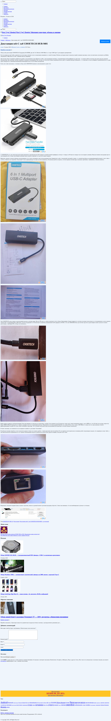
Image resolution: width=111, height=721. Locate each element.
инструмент (19, 705)
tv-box (44, 702)
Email (2, 644)
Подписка (6, 7)
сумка (83, 705)
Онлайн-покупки (8, 11)
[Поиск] (1, 29)
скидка (63, 705)
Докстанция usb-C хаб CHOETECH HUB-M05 (31, 521)
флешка (102, 705)
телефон (88, 705)
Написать (6, 14)
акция (95, 702)
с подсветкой (45, 521)
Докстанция (16, 521)
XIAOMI (53, 702)
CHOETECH (6, 521)
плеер (60, 705)
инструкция (14, 705)
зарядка (102, 702)
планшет (56, 705)
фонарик (106, 705)
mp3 (28, 702)
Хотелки (6, 10)
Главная (5, 4)
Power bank (40, 702)
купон (30, 705)
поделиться (3, 661)
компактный (25, 705)
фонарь (3, 707)
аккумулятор (80, 702)
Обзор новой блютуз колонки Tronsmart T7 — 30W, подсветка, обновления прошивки (34, 617)
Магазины (3, 657)
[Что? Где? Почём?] (6, 35)
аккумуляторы (89, 702)
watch (50, 702)
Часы (72, 702)
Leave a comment (21, 47)
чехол (8, 707)
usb (47, 702)
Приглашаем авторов (9, 9)
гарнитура (98, 702)
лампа (33, 705)
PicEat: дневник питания (7, 713)
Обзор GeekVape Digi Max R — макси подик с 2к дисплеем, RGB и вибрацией (24, 594)
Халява (67, 702)
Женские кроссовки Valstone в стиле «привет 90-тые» (15, 535)
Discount (20, 702)
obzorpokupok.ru (33, 702)
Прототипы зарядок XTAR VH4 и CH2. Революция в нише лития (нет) (20, 534)
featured (24, 702)
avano (2, 47)
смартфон (70, 705)
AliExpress (7, 40)
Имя (2, 641)
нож (44, 705)
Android (4, 702)
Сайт (2, 647)
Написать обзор (105, 41)
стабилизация (78, 705)
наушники (39, 705)
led (26, 702)
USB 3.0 (11, 521)
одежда (51, 705)
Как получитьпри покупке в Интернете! (56, 693)
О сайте (5, 12)
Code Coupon (15, 702)
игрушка (9, 705)
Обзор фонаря (60, 702)
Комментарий (4, 639)
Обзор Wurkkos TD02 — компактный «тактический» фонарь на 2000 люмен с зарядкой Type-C (30, 574)
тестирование (92, 705)
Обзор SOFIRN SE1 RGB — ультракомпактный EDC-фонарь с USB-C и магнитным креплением (30, 555)
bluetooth (10, 702)
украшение (98, 705)
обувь (47, 705)
